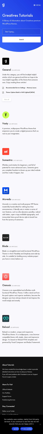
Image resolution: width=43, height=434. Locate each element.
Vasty (5, 123)
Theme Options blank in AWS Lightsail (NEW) (20, 92)
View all (6, 99)
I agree (15, 429)
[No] (40, 424)
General (6, 69)
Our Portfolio (6, 393)
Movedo (6, 199)
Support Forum (6, 396)
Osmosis (6, 285)
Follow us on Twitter (8, 411)
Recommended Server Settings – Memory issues (21, 88)
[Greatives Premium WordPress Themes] (3, 5)
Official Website (7, 389)
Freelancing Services (8, 400)
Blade (5, 246)
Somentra (7, 160)
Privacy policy (26, 429)
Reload (6, 326)
